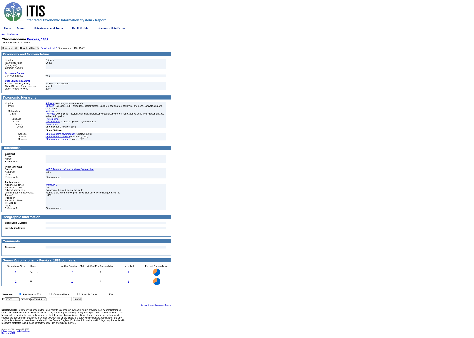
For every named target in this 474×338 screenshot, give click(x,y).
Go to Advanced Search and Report (156, 305)
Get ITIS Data (80, 27)
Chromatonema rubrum (57, 139)
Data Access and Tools (48, 27)
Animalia (50, 103)
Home (7, 27)
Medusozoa (51, 111)
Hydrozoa (50, 113)
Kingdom (25, 299)
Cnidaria (50, 106)
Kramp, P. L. (51, 185)
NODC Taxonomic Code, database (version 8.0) (70, 169)
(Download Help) (48, 48)
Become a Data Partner (112, 27)
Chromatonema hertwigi (58, 136)
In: (3, 299)
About (21, 27)
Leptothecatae (53, 121)
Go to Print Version (9, 34)
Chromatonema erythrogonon (60, 134)
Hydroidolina (52, 119)
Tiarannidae (52, 124)
